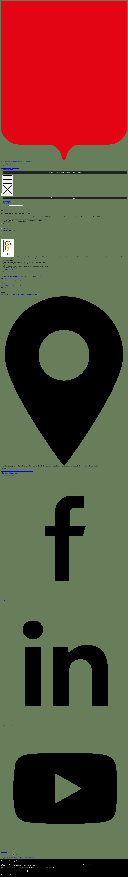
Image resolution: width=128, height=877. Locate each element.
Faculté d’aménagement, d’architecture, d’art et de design (20, 161)
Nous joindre (6, 165)
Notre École (51, 172)
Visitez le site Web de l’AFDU (7, 269)
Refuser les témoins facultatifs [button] (20, 871)
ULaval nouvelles (7, 164)
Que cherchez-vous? (5, 205)
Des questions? (4, 852)
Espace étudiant (6, 163)
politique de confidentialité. (30, 865)
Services (79, 172)
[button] (6, 874)
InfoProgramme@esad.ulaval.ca (11, 473)
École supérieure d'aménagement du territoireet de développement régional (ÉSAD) (10, 168)
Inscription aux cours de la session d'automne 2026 (11, 280)
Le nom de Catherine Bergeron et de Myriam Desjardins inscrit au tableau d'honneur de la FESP (21, 276)
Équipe (74, 172)
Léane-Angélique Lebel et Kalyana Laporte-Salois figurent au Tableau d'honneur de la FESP (20, 294)
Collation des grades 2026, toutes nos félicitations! (11, 285)
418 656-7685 (9, 472)
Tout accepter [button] (5, 871)
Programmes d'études (60, 172)
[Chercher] (1, 194)
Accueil (2, 208)
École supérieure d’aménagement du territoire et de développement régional (19, 857)
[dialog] (64, 868)
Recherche (68, 172)
